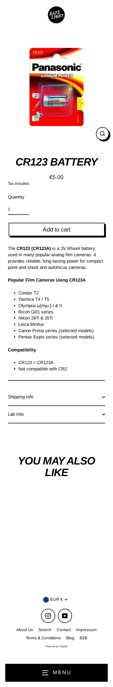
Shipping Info (20, 396)
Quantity (16, 197)
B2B (83, 638)
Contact (64, 629)
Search (45, 629)
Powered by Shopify (57, 646)
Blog (70, 638)
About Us (24, 629)
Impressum (86, 629)
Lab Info (16, 414)
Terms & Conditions (43, 638)
